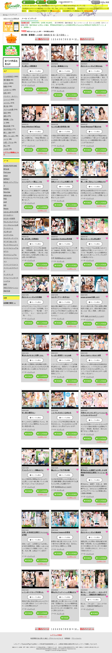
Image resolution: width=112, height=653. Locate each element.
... (78, 39)
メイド (6, 139)
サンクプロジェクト (11, 245)
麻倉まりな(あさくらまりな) (65, 87)
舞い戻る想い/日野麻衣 (30, 239)
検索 (97, 2)
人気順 (39, 34)
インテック (31, 85)
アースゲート (8, 228)
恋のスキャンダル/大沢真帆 (32, 297)
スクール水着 (8, 109)
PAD (5, 198)
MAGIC (6, 189)
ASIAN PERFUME (10, 165)
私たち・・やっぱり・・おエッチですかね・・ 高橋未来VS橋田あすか (94, 593)
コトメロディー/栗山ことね (32, 181)
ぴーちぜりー (8, 215)
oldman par (7, 195)
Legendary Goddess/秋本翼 (61, 239)
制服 (5, 86)
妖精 (5, 284)
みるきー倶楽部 (9, 218)
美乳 (5, 116)
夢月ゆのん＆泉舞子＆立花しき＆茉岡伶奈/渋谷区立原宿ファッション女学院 (94, 472)
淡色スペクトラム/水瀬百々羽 (62, 181)
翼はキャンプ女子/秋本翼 (60, 470)
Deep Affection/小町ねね (31, 126)
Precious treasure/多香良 (60, 532)
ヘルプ (53, 2)
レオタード (8, 89)
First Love (7, 172)
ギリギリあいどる (10, 241)
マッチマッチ (8, 274)
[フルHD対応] (8, 76)
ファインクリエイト (11, 264)
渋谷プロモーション (11, 287)
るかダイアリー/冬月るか (60, 297)
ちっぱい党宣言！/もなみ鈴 (61, 355)
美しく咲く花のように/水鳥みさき (93, 181)
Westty (6, 208)
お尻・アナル (8, 142)
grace (6, 175)
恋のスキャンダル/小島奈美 (91, 532)
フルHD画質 (42, 89)
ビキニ (6, 83)
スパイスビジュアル (11, 248)
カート (43, 2)
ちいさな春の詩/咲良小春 (60, 126)
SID (5, 205)
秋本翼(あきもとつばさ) (63, 258)
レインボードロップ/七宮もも (33, 592)
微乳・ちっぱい (9, 136)
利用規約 (67, 638)
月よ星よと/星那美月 (29, 66)
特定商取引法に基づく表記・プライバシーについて (47, 638)
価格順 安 (48, 34)
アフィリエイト (76, 638)
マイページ (30, 2)
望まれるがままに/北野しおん (33, 355)
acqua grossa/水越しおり (90, 297)
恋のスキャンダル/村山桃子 (91, 239)
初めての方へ (56, 11)
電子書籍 (7, 80)
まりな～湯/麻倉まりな (59, 66)
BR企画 (6, 169)
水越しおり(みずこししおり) (94, 316)
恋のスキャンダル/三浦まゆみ (91, 66)
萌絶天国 (7, 291)
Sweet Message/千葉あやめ (91, 126)
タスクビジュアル (10, 254)
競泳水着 (7, 126)
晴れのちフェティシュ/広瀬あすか (63, 592)
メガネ (6, 149)
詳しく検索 (105, 2)
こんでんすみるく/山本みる (61, 412)
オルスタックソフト (11, 238)
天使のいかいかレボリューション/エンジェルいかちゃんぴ (94, 413)
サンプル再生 (36, 71)
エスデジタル (8, 235)
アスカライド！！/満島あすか (33, 470)
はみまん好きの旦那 (11, 212)
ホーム (5, 14)
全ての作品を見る (11, 62)
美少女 (6, 106)
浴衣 (5, 113)
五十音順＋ (61, 34)
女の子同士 (8, 129)
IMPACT (7, 179)
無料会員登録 (88, 11)
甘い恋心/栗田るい (28, 412)
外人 (5, 145)
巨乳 (5, 93)
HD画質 (29, 89)
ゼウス (6, 251)
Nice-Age (7, 192)
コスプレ (7, 103)
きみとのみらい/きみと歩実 (91, 355)
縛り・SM (7, 132)
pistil (5, 202)
